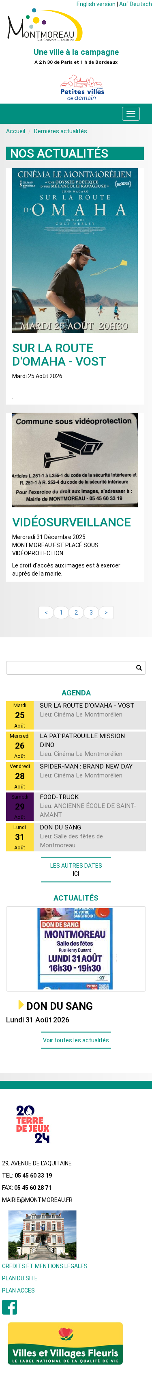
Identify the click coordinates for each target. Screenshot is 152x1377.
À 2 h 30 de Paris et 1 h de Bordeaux (76, 62)
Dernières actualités (60, 131)
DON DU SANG (59, 1006)
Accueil (15, 131)
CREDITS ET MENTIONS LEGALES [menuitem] (45, 1266)
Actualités (76, 898)
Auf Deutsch (135, 4)
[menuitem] (9, 1311)
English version (96, 4)
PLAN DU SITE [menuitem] (20, 1278)
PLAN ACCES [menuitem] (18, 1290)
